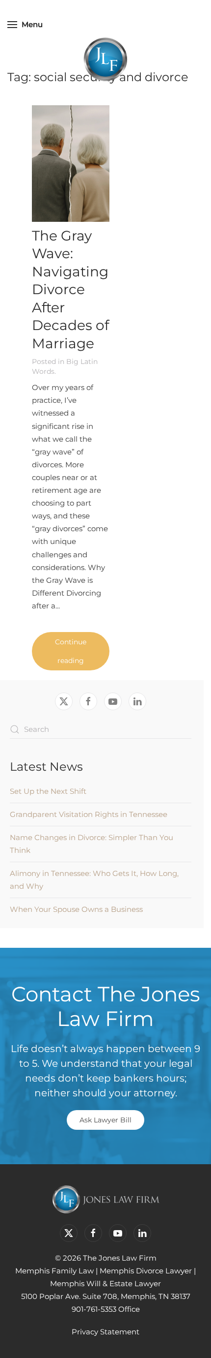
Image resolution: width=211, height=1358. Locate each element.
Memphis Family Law (54, 1270)
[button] (25, 24)
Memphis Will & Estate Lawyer (105, 1283)
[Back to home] (105, 59)
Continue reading (70, 651)
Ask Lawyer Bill (105, 1120)
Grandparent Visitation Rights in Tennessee (88, 814)
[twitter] (64, 701)
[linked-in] (137, 701)
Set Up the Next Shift (48, 791)
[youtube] (113, 701)
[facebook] (88, 701)
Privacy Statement (105, 1331)
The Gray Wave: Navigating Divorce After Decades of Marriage (70, 289)
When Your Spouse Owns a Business (76, 909)
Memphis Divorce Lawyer (146, 1270)
